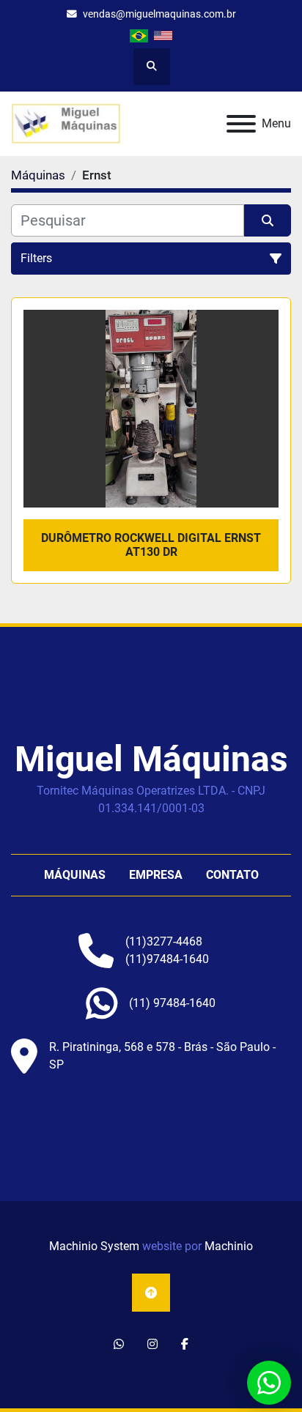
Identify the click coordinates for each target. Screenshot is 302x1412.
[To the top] (151, 1293)
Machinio (229, 1246)
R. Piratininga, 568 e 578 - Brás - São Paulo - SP (162, 1055)
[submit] (267, 220)
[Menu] (241, 124)
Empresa (156, 875)
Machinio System (94, 1246)
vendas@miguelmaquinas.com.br (159, 14)
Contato (232, 875)
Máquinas (75, 875)
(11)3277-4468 (163, 941)
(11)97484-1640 (167, 959)
